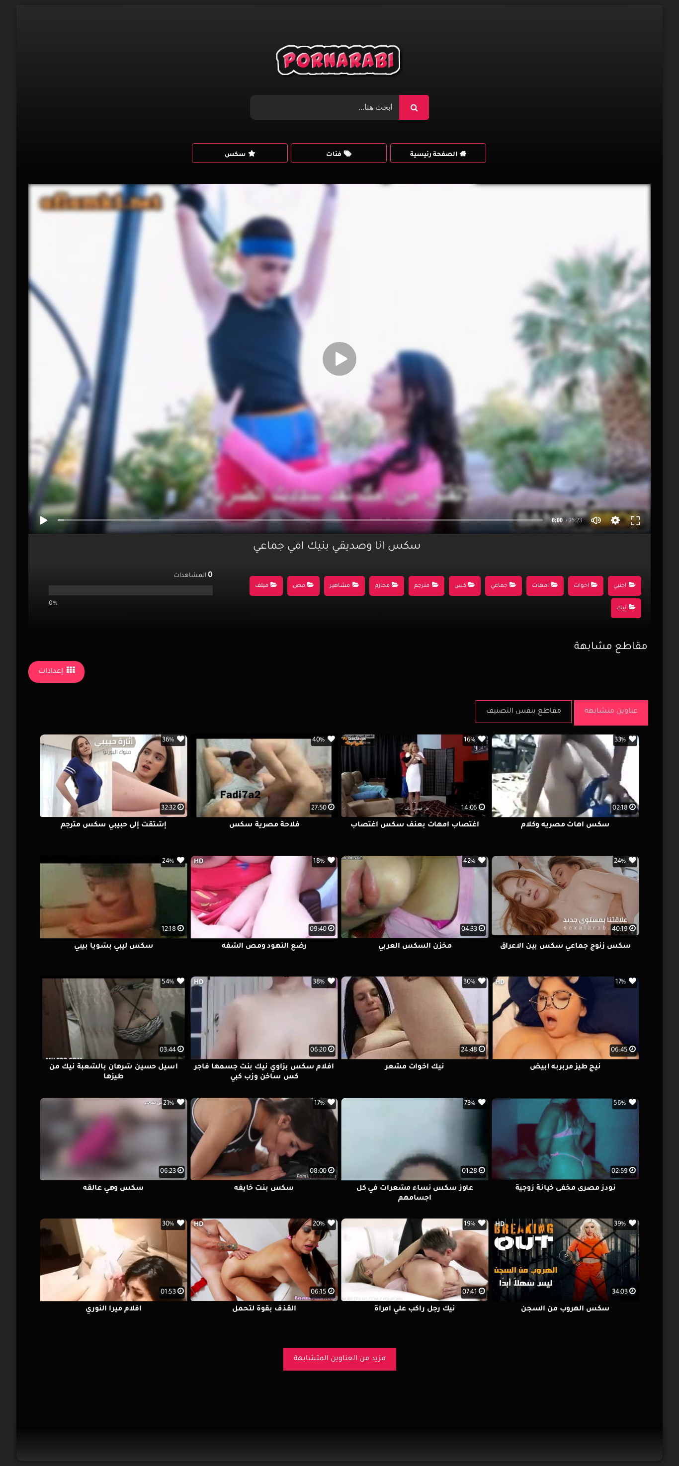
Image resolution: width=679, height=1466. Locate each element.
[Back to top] (647, 1436)
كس (460, 586)
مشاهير (340, 586)
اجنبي (619, 586)
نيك (621, 608)
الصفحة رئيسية (433, 155)
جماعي (499, 586)
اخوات (581, 586)
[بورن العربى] (340, 62)
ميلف (261, 586)
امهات (540, 586)
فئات (333, 155)
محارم (382, 586)
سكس (235, 155)
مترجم (421, 586)
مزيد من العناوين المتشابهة (340, 1359)
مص (299, 586)
